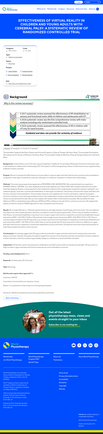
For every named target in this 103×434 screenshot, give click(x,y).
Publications (57, 360)
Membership (52, 9)
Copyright (62, 386)
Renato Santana (27, 75)
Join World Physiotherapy (12, 360)
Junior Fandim (12, 71)
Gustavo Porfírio (27, 71)
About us (92, 9)
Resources (70, 9)
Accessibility (63, 379)
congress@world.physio (86, 416)
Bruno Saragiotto (13, 75)
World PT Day (33, 362)
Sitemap (62, 389)
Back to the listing (12, 298)
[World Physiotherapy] (10, 9)
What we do (41, 9)
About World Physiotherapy (89, 357)
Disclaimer (63, 382)
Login (78, 2)
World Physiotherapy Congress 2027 (36, 358)
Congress (61, 9)
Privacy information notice (68, 376)
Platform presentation (15, 57)
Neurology (11, 63)
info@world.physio (93, 414)
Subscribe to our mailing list (63, 324)
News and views (81, 9)
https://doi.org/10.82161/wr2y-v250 (19, 83)
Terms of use (63, 373)
